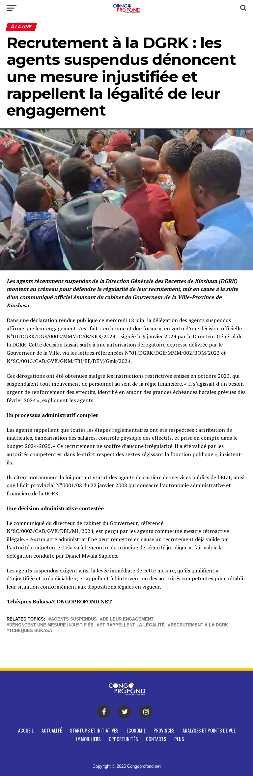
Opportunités (123, 738)
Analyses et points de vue (209, 730)
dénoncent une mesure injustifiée (51, 625)
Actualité (52, 730)
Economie (136, 730)
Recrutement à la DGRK (199, 625)
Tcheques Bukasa (30, 631)
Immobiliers (88, 738)
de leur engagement (128, 619)
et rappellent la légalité (132, 625)
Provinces (164, 730)
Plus (179, 738)
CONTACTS (156, 738)
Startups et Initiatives (94, 730)
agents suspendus (74, 619)
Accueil (26, 730)
